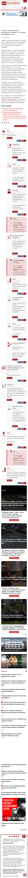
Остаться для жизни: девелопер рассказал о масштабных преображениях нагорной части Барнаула (14, 117)
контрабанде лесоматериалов (9, 99)
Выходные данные (7, 869)
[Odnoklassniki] (19, 836)
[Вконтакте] (12, 836)
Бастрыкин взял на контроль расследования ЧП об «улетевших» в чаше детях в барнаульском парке (13, 682)
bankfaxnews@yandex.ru (8, 843)
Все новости (24, 829)
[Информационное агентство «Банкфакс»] (10, 3)
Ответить (9, 138)
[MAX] (16, 836)
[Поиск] (23, 8)
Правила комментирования (18, 870)
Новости (4, 671)
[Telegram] (6, 123)
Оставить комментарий (20, 126)
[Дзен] (14, 836)
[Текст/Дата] (25, 8)
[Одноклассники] (4, 123)
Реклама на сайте (13, 873)
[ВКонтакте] (2, 123)
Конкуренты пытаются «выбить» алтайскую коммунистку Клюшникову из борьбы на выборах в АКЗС (13, 773)
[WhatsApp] (9, 123)
